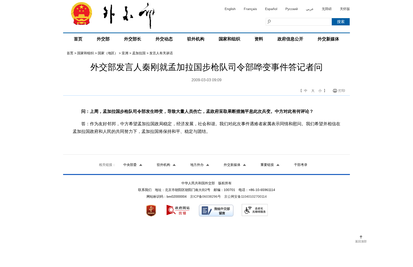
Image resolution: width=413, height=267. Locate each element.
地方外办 (197, 165)
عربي (310, 9)
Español (271, 9)
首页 (78, 39)
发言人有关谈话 (161, 53)
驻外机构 (195, 39)
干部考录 (300, 165)
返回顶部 (361, 241)
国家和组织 (229, 39)
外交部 (103, 39)
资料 (259, 39)
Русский (291, 9)
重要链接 (267, 165)
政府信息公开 (290, 39)
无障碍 (327, 9)
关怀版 (345, 9)
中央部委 (130, 165)
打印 (341, 91)
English (230, 9)
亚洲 (125, 53)
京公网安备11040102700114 (245, 196)
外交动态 (164, 39)
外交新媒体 (328, 39)
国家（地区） (108, 53)
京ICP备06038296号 (205, 196)
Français (250, 9)
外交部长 (132, 39)
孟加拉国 (139, 53)
